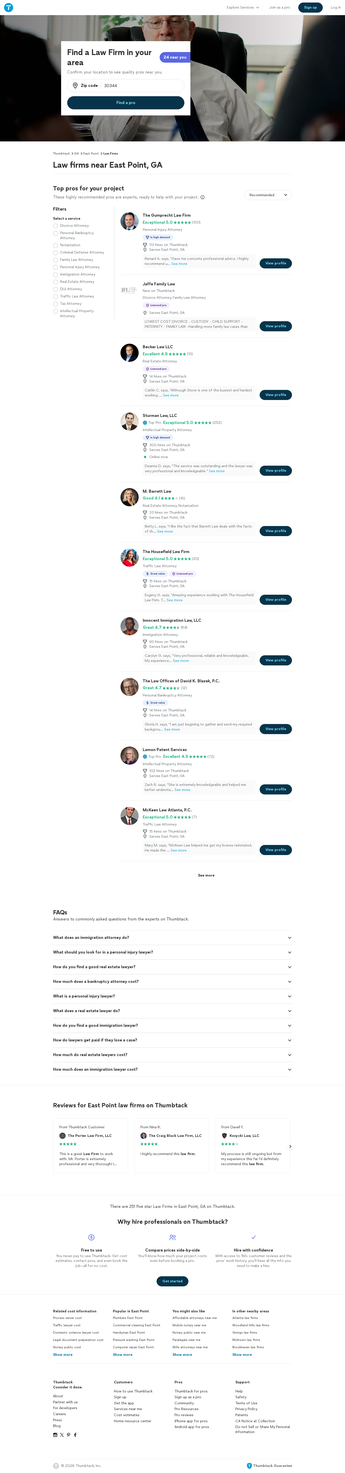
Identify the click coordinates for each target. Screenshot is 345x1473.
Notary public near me (189, 1332)
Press (57, 1420)
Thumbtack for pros (191, 1391)
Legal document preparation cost (78, 1340)
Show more (62, 1355)
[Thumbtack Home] (8, 7)
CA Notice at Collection (255, 1421)
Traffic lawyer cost (67, 1325)
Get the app (124, 1403)
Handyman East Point (129, 1332)
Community (184, 1403)
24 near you (175, 57)
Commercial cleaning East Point (136, 1325)
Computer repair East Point (133, 1347)
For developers (65, 1408)
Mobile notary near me (189, 1325)
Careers (59, 1414)
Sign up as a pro (188, 1397)
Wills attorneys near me (190, 1347)
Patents (241, 1415)
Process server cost (67, 1318)
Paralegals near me (186, 1340)
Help (239, 1391)
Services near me (128, 1409)
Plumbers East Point (128, 1318)
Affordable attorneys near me (195, 1318)
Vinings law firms (244, 1332)
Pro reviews (184, 1415)
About (58, 1396)
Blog (57, 1426)
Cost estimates (126, 1415)
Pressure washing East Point (134, 1340)
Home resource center (132, 1421)
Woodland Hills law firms (250, 1325)
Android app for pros (192, 1427)
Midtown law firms (246, 1340)
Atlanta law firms (245, 1318)
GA (76, 153)
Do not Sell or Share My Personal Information (262, 1429)
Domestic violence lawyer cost (76, 1332)
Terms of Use (246, 1403)
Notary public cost (67, 1347)
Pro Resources (187, 1409)
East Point (91, 153)
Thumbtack (61, 153)
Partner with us (65, 1402)
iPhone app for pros (191, 1421)
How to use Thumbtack (133, 1391)
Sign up (120, 1397)
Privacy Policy (246, 1409)
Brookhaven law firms (248, 1347)
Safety (240, 1397)
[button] (152, 423)
